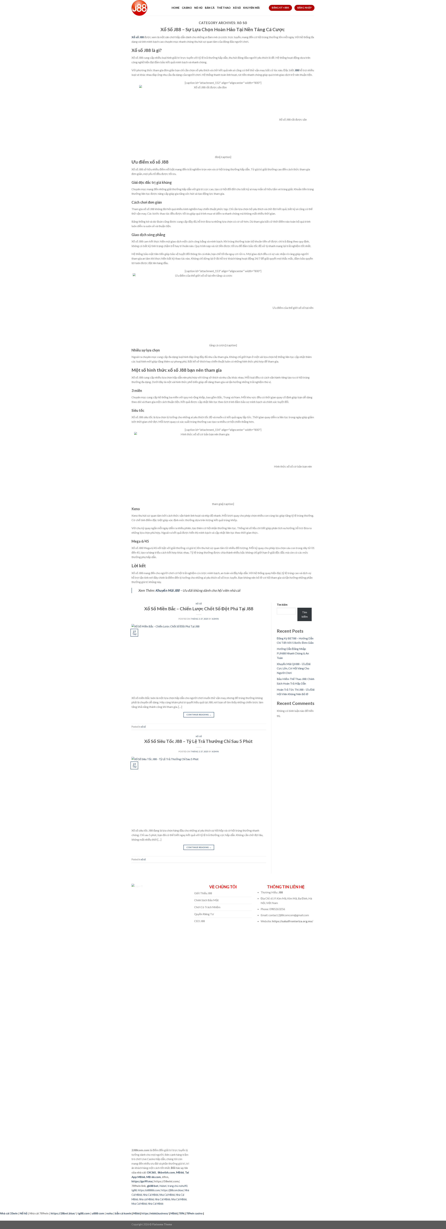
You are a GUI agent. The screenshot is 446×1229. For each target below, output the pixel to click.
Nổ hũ (198, 7)
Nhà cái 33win (9, 1213)
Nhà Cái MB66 (150, 1194)
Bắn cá (209, 7)
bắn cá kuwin (123, 1213)
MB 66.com (153, 1176)
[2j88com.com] (149, 8)
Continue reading (199, 714)
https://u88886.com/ (149, 1190)
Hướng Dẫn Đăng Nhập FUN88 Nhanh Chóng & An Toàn (293, 653)
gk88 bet (152, 1185)
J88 (297, 70)
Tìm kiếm (282, 604)
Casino (187, 7)
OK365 (151, 1172)
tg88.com (84, 1213)
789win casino (194, 1213)
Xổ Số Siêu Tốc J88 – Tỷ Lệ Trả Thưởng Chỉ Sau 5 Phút (198, 741)
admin (215, 619)
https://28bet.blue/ (63, 1213)
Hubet (163, 1185)
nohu (109, 1213)
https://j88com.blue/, (172, 1190)
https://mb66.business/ (155, 1213)
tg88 (134, 1190)
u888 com (98, 1213)
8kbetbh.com (166, 1172)
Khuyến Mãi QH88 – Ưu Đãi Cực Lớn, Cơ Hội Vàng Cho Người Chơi (293, 668)
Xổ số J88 (138, 37)
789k (181, 1213)
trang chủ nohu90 (177, 1185)
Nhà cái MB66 (146, 1199)
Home (175, 7)
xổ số (199, 603)
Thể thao (223, 7)
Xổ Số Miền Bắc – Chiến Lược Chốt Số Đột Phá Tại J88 (198, 608)
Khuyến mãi (251, 7)
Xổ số (237, 7)
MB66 (180, 1172)
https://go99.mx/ (142, 1181)
